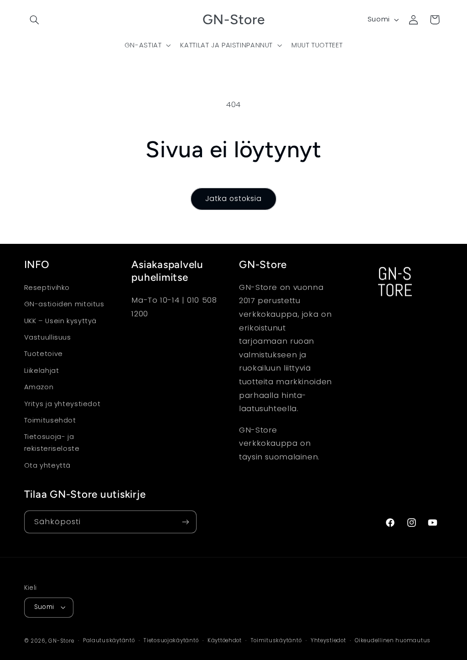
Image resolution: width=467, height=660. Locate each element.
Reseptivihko (47, 287)
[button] (34, 19)
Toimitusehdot (50, 420)
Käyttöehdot (225, 640)
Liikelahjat (41, 370)
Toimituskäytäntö (276, 640)
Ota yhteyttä (47, 465)
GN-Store (61, 641)
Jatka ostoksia (233, 198)
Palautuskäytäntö (109, 640)
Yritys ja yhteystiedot (62, 403)
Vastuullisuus (47, 337)
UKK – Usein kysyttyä (60, 320)
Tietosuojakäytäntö (171, 640)
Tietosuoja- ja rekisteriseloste (52, 442)
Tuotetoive (43, 353)
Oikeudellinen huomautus (393, 640)
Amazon (39, 387)
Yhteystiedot (328, 640)
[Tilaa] (185, 521)
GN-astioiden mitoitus (64, 304)
